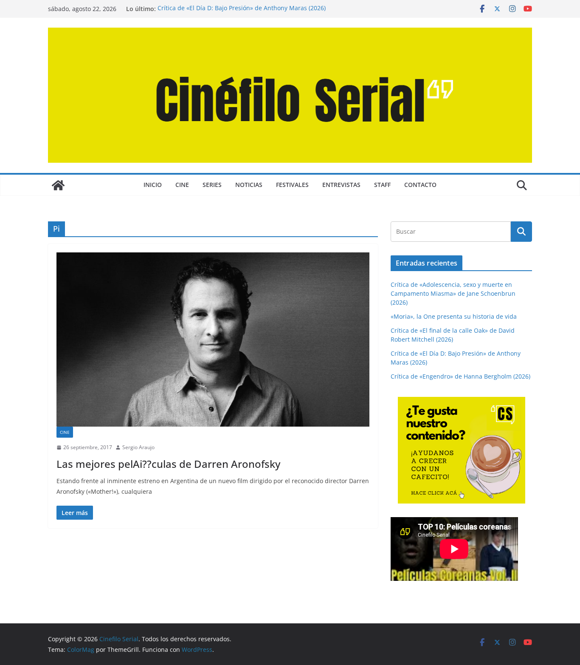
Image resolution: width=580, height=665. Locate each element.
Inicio (153, 185)
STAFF (382, 185)
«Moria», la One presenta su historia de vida (454, 316)
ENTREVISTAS (341, 185)
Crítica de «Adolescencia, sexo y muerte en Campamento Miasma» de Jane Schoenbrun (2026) (453, 293)
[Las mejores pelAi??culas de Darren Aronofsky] (212, 339)
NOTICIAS (248, 185)
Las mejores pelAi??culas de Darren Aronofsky (168, 464)
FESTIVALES (292, 185)
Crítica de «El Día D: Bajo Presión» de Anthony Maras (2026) (242, 9)
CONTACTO (420, 185)
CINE (182, 185)
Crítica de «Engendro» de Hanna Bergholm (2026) (460, 376)
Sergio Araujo (138, 447)
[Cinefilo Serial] (58, 185)
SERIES (212, 185)
